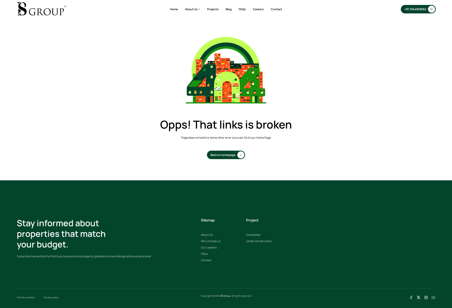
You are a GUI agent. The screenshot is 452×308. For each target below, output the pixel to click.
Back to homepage (223, 155)
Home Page (263, 138)
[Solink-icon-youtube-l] (433, 297)
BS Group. (225, 295)
